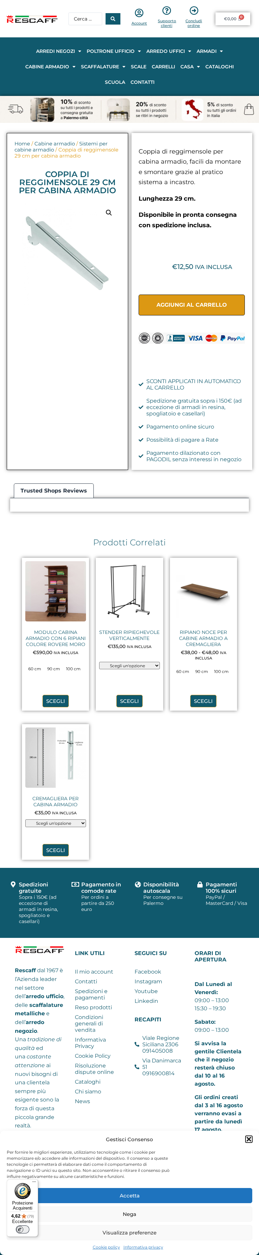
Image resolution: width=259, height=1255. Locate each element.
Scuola (115, 82)
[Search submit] (113, 19)
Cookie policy (106, 1247)
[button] (249, 1139)
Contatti (142, 82)
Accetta (130, 1195)
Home (22, 144)
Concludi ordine (193, 23)
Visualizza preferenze (129, 1232)
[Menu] (34, 1183)
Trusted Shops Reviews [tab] (54, 490)
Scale (138, 67)
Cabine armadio (47, 67)
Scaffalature (100, 67)
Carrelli (163, 67)
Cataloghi (219, 67)
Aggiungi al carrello (191, 305)
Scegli (55, 701)
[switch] (22, 1229)
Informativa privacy (143, 1247)
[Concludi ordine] (194, 10)
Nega (129, 1214)
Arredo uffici (165, 51)
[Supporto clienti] (166, 10)
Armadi (207, 51)
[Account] (139, 12)
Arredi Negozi (55, 51)
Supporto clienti (167, 23)
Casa (187, 67)
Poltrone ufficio (111, 51)
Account (139, 23)
